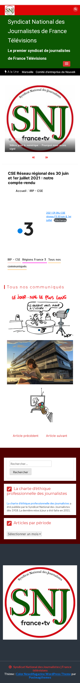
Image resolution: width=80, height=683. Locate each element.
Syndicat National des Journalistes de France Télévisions (37, 31)
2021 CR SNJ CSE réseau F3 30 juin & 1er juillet (58, 216)
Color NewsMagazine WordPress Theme (43, 674)
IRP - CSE (14, 260)
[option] (40, 118)
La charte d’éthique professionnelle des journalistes (38, 503)
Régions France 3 (34, 260)
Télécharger (60, 220)
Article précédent (25, 436)
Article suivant (56, 436)
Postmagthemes (40, 677)
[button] (66, 64)
